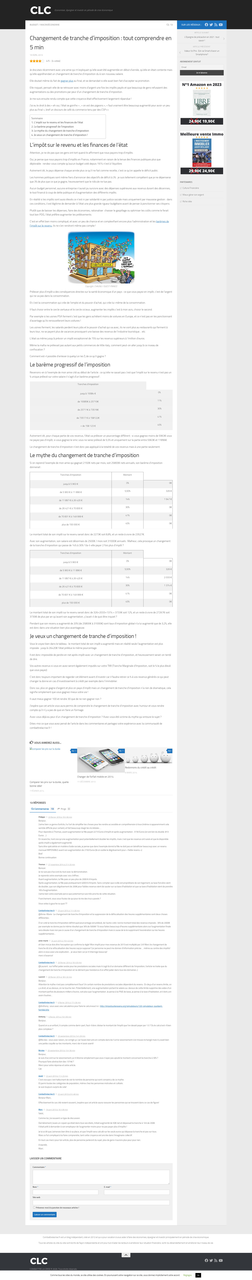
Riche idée (187, 201)
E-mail (107, 1187)
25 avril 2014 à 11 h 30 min (69, 911)
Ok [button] (198, 1275)
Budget (34, 24)
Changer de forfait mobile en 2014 (95, 776)
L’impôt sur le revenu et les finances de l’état (58, 122)
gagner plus (67, 80)
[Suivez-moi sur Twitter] (211, 24)
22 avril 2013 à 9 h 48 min (68, 1094)
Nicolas (41, 1050)
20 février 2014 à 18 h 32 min (60, 977)
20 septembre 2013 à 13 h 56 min (61, 1051)
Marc (40, 1109)
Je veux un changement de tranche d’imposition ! (61, 135)
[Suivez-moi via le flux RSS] (216, 24)
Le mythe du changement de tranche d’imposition (61, 130)
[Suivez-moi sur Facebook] (206, 24)
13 (171, 24)
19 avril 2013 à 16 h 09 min (57, 1110)
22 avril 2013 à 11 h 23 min (57, 1076)
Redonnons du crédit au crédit (140, 767)
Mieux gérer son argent (193, 194)
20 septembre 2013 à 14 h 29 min (71, 1036)
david (40, 1076)
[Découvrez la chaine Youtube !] (220, 24)
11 (75, 751)
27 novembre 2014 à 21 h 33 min (61, 864)
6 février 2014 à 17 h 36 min (69, 1003)
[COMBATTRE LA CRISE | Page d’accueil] (41, 10)
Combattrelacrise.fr (46, 910)
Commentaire (39, 1167)
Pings (65, 808)
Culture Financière (191, 188)
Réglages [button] (187, 1275)
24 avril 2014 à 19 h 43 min (62, 941)
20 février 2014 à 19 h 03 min (70, 963)
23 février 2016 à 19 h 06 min (60, 817)
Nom (35, 1187)
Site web (36, 1197)
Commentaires (44, 808)
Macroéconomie (50, 24)
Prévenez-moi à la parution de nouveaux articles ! (57, 1207)
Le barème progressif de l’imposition (54, 126)
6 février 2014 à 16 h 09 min (60, 1017)
